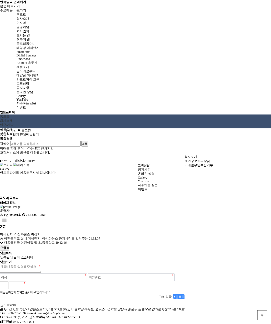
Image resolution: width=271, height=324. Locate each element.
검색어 (5, 143)
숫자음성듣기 (31, 285)
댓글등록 (179, 296)
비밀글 (167, 296)
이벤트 (142, 189)
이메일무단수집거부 (199, 165)
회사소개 (191, 156)
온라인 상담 (146, 173)
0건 (6, 214)
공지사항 (144, 169)
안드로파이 (7, 112)
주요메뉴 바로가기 (13, 10)
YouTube (143, 181)
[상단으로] (262, 315)
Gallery (142, 177)
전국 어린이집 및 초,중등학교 (34, 242)
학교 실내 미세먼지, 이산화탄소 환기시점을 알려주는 (50, 238)
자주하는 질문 (148, 185)
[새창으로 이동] (6, 164)
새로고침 (40, 285)
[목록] (4, 220)
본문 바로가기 (10, 6)
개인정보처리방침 (197, 161)
